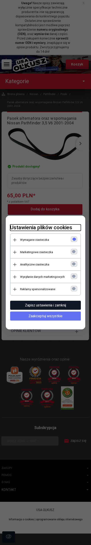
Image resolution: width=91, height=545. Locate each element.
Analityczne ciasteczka (34, 264)
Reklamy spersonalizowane (37, 289)
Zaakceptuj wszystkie (45, 316)
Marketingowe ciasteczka (36, 252)
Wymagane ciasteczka (34, 239)
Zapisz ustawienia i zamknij (45, 305)
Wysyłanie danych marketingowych (42, 276)
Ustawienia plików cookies (41, 227)
